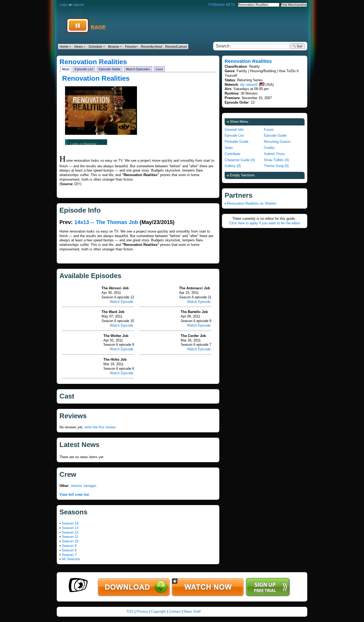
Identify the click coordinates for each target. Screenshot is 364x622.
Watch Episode (121, 302)
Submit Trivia (274, 154)
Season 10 (70, 541)
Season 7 (69, 555)
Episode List (84, 69)
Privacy (142, 611)
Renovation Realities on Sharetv (252, 203)
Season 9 (69, 546)
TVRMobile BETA (221, 5)
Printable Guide (236, 142)
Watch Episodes (138, 69)
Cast (159, 69)
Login (63, 5)
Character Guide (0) (240, 160)
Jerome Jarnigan (83, 486)
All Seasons (71, 559)
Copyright (158, 611)
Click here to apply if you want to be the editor (264, 223)
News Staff (192, 611)
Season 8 (69, 550)
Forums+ (131, 46)
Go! (299, 46)
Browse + (115, 46)
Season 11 (70, 537)
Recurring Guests (277, 142)
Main (65, 69)
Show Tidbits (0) (276, 160)
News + (79, 46)
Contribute (232, 154)
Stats (229, 148)
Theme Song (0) (276, 166)
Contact (175, 611)
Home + (65, 46)
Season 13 (70, 528)
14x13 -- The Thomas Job (106, 222)
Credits (269, 148)
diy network (249, 85)
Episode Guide (109, 69)
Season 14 (70, 523)
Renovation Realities (93, 62)
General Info (234, 130)
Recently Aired (151, 46)
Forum (269, 130)
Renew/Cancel (176, 46)
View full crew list (74, 495)
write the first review (99, 427)
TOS (130, 611)
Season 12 (70, 532)
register (78, 5)
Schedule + (96, 46)
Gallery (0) (233, 166)
